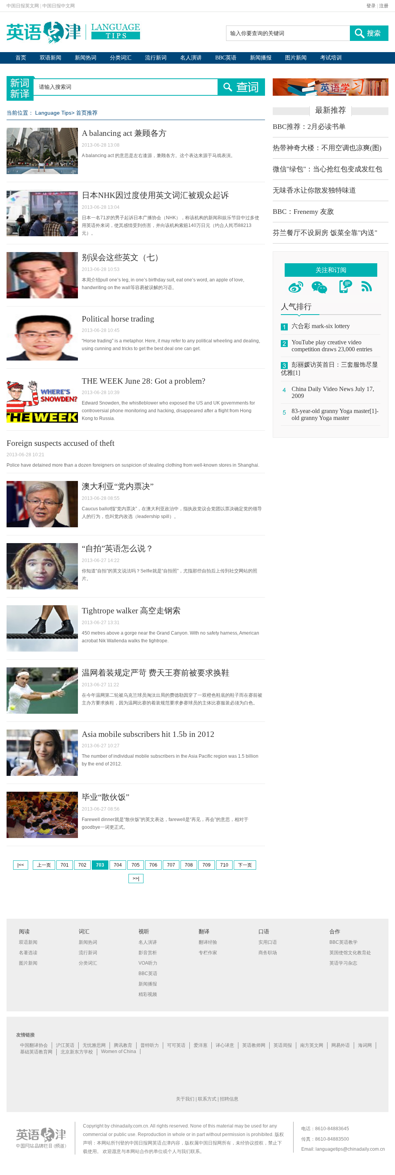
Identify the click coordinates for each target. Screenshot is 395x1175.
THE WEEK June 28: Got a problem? (143, 381)
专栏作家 (208, 952)
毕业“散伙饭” (105, 797)
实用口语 (267, 942)
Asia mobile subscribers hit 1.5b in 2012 (148, 734)
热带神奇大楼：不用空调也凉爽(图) (327, 148)
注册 (383, 5)
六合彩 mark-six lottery (321, 326)
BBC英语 (225, 58)
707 (171, 865)
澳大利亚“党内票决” (118, 486)
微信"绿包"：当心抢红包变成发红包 (327, 169)
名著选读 (28, 952)
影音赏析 (147, 952)
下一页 (245, 865)
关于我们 (185, 1099)
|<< (20, 865)
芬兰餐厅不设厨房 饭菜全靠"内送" (325, 233)
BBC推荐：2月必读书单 (309, 126)
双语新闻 (50, 58)
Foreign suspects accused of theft (61, 443)
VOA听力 (147, 963)
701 (65, 865)
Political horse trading (118, 318)
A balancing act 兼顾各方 (124, 133)
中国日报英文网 (23, 5)
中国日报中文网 (58, 5)
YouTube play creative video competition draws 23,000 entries (332, 345)
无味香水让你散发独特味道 (314, 190)
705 (136, 865)
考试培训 (331, 58)
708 (189, 865)
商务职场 (267, 952)
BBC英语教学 (343, 942)
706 (153, 865)
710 (224, 865)
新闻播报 (261, 58)
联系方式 (207, 1099)
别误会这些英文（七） (122, 257)
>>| (136, 878)
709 (207, 865)
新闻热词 (85, 58)
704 (118, 865)
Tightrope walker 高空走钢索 (131, 610)
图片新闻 (296, 58)
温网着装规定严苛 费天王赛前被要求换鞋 (156, 672)
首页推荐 (87, 113)
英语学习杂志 (343, 963)
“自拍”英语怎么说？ (118, 548)
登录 (371, 5)
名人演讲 (191, 58)
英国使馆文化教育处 (350, 952)
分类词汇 (121, 58)
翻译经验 (208, 942)
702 (82, 865)
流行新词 (156, 58)
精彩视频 (147, 994)
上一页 (44, 865)
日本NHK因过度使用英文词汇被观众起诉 (155, 195)
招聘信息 (229, 1099)
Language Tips (53, 113)
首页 (20, 58)
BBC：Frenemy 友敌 (303, 211)
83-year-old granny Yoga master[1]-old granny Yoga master (335, 414)
